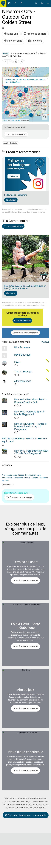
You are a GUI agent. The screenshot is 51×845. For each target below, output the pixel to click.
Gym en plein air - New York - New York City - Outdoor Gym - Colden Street (25, 80)
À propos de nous (9, 475)
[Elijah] (7, 363)
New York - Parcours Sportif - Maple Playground (29, 413)
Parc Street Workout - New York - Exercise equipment (24, 440)
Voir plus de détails (10, 143)
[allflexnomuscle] (7, 382)
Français (8, 485)
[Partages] (16, 61)
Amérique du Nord (36, 33)
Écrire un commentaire (13, 226)
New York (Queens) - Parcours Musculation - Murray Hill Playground (30, 426)
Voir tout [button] (45, 342)
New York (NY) (15, 40)
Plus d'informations (22, 320)
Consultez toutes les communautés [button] (26, 815)
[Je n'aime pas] (10, 61)
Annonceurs (7, 478)
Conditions (18, 478)
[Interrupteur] (45, 95)
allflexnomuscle (22, 381)
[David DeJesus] (7, 355)
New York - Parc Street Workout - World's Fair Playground (31, 452)
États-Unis (12, 33)
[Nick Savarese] (7, 348)
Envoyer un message (20, 497)
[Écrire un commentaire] (22, 61)
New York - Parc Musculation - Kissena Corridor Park (30, 401)
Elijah (17, 362)
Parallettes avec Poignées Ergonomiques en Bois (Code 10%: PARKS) (25, 287)
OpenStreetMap (15, 120)
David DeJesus (22, 354)
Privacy (27, 478)
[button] (45, 110)
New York (36, 40)
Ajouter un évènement (17, 134)
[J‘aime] (4, 61)
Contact (35, 478)
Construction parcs (33, 475)
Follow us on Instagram (15, 195)
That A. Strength (23, 371)
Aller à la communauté (25, 580)
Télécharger (11, 200)
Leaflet (5, 120)
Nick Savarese (22, 347)
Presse (21, 475)
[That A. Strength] (7, 372)
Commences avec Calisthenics (25, 333)
